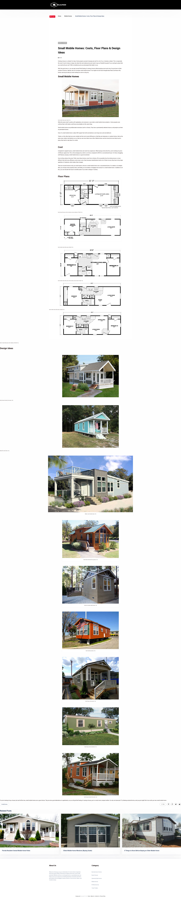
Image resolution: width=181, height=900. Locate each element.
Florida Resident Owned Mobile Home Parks (16, 850)
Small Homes (4, 804)
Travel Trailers (95, 888)
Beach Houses (95, 875)
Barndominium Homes (97, 872)
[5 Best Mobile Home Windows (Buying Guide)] (90, 830)
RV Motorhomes (95, 884)
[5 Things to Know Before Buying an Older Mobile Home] (151, 830)
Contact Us (97, 896)
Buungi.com (78, 896)
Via (69, 120)
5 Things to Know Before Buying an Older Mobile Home (141, 850)
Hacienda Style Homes (97, 878)
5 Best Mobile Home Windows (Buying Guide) (77, 850)
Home (89, 896)
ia (96, 605)
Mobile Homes (62, 43)
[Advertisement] (90, 30)
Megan (60, 57)
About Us (92, 896)
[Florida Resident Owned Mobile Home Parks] (29, 830)
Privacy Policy (102, 896)
